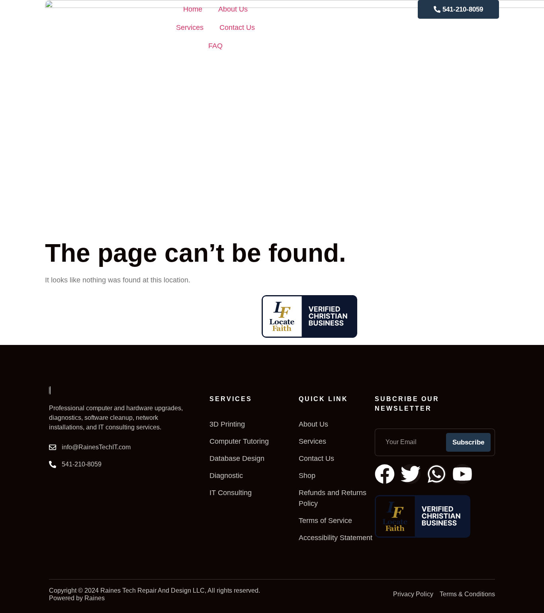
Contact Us (237, 27)
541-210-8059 (82, 464)
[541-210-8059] (52, 464)
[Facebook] (385, 474)
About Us (233, 9)
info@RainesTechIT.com (96, 447)
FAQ (215, 46)
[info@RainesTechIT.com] (52, 447)
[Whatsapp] (436, 474)
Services (190, 27)
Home (192, 9)
